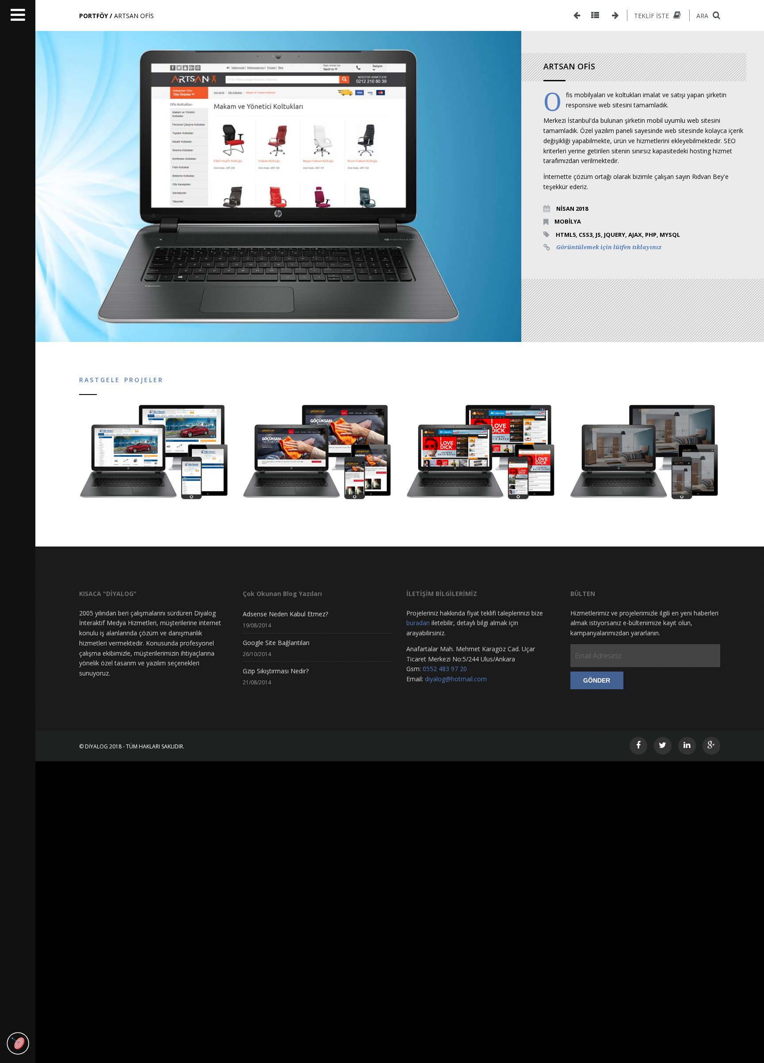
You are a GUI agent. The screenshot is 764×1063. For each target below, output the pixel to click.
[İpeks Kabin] (576, 15)
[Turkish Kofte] (615, 15)
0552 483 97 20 (445, 668)
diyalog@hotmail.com (456, 679)
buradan (418, 623)
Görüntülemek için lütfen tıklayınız (608, 247)
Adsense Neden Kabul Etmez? (285, 614)
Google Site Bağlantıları (276, 642)
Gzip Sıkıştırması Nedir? (276, 671)
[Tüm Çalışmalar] (595, 15)
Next (534, 186)
